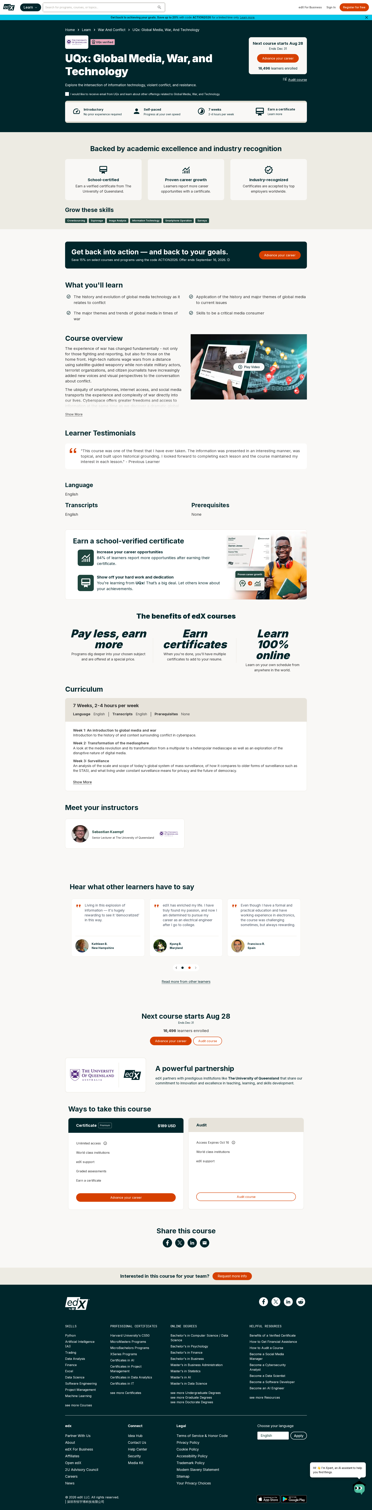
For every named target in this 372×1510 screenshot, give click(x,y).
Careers (71, 1476)
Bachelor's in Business (187, 1359)
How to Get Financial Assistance (273, 1342)
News (69, 1483)
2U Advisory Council (81, 1470)
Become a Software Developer (272, 1382)
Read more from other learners (186, 982)
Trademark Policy (191, 1463)
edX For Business (310, 7)
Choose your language (275, 1426)
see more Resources (265, 1397)
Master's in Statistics (185, 1371)
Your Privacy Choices (194, 1483)
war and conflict (111, 30)
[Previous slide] (176, 967)
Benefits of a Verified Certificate (273, 1335)
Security (134, 1456)
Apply (298, 1436)
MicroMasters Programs (128, 1342)
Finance (71, 1365)
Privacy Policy (188, 1442)
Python (70, 1335)
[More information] (228, 259)
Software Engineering (81, 1383)
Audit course (297, 80)
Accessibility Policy (192, 1456)
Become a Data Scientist (267, 1376)
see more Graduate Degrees (191, 1397)
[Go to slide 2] (189, 968)
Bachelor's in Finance (186, 1352)
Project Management (80, 1390)
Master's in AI (180, 1377)
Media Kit (135, 1463)
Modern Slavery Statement (198, 1470)
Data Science (74, 1377)
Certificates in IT (122, 1383)
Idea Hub (135, 1436)
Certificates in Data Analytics (131, 1377)
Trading (70, 1352)
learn (86, 30)
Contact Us (137, 1442)
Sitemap (183, 1476)
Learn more (247, 17)
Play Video (252, 367)
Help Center (137, 1449)
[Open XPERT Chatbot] (359, 1486)
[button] (159, 7)
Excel (69, 1371)
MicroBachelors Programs (129, 1348)
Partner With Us (77, 1436)
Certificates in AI (122, 1360)
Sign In (331, 7)
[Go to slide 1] (182, 968)
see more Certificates (125, 1393)
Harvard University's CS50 (130, 1335)
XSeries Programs (123, 1354)
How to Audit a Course (266, 1348)
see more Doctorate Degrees (191, 1402)
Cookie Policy (188, 1449)
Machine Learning (78, 1396)
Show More (74, 414)
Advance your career (278, 58)
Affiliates (72, 1456)
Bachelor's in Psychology (189, 1346)
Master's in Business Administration (196, 1365)
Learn (28, 7)
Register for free (354, 7)
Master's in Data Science (188, 1383)
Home (70, 30)
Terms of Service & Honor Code (202, 1436)
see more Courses (78, 1405)
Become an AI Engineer (267, 1388)
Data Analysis (75, 1359)
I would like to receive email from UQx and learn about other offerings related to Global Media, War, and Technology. (145, 94)
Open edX (73, 1463)
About (70, 1442)
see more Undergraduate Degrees (195, 1393)
